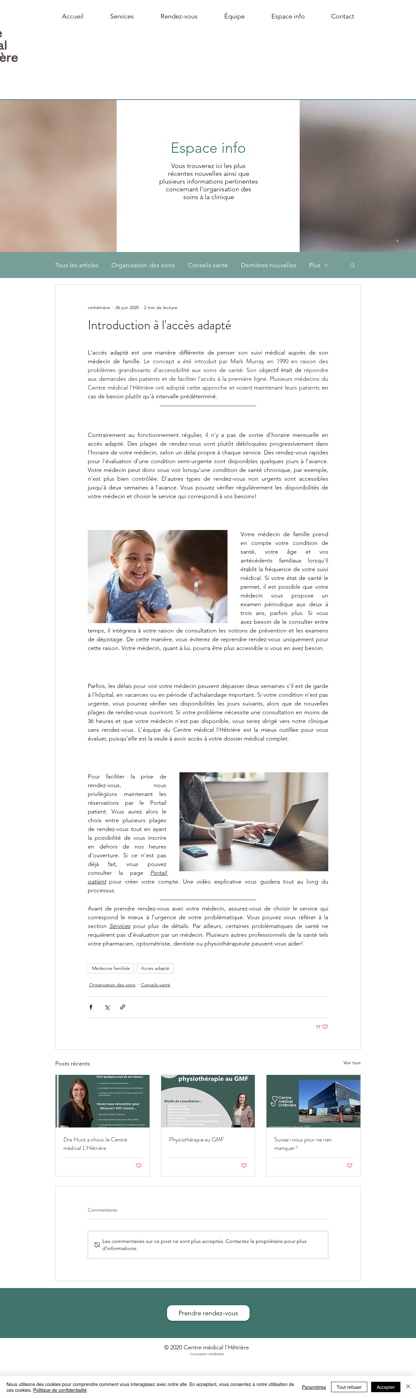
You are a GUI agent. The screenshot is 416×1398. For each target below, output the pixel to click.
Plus (314, 265)
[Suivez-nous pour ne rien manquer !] (313, 1101)
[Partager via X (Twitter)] (107, 1007)
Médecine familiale (111, 968)
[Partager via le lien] (123, 1007)
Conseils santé (208, 265)
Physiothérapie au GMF (196, 1139)
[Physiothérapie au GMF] (208, 1101)
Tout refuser (349, 1387)
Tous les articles (76, 265)
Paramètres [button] (314, 1387)
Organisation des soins (143, 265)
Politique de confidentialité (60, 1390)
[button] (352, 265)
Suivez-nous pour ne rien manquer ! (303, 1143)
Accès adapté (155, 968)
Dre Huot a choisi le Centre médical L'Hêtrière (95, 1143)
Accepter (386, 1387)
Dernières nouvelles (268, 265)
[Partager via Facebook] (91, 1007)
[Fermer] (408, 1387)
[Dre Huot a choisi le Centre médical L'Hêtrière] (103, 1101)
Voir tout (352, 1063)
